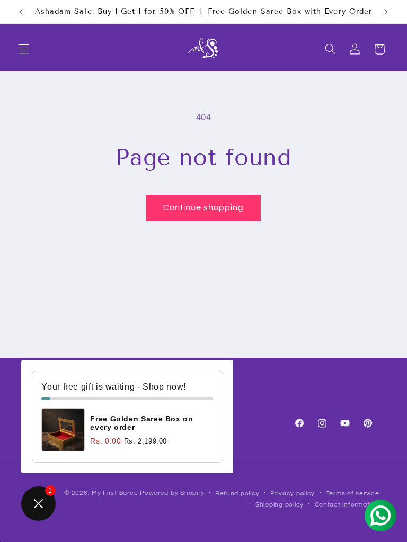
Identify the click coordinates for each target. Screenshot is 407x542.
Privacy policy (292, 493)
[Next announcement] (385, 11)
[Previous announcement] (21, 11)
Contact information (347, 505)
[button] (23, 49)
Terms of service (352, 493)
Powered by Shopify (172, 493)
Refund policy (237, 493)
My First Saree (115, 493)
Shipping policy (279, 505)
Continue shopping (203, 207)
